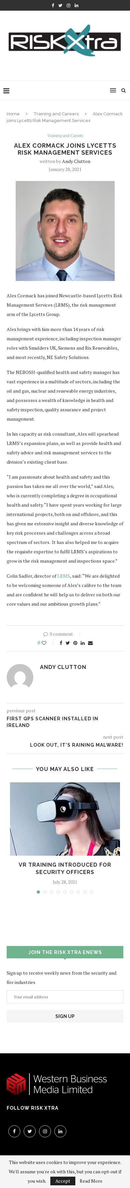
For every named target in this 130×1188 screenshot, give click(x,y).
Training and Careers (56, 113)
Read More (91, 1181)
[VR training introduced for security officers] (65, 819)
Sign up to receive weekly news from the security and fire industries (61, 977)
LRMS (63, 576)
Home (13, 113)
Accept (62, 1181)
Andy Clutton (76, 161)
